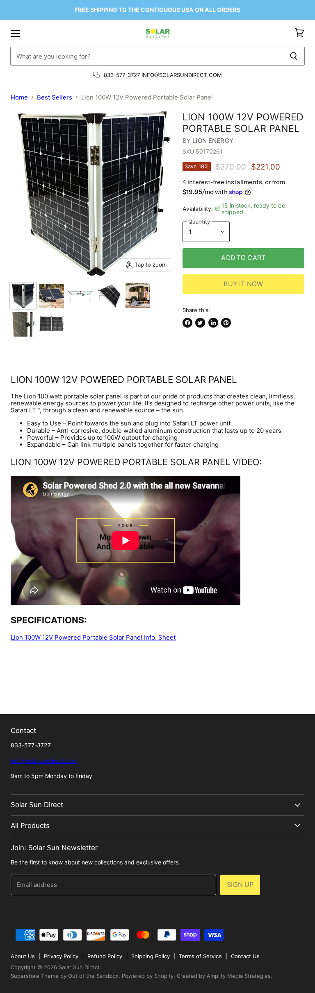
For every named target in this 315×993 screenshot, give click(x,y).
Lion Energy (212, 141)
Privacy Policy (61, 956)
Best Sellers (54, 97)
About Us (23, 956)
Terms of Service (200, 956)
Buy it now (243, 284)
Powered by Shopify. (148, 976)
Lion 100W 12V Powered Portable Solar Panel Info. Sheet (93, 637)
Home (19, 97)
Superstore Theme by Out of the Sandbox (65, 976)
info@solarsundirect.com (44, 760)
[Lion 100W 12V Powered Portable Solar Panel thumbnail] (23, 296)
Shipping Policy (150, 956)
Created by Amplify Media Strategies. (224, 976)
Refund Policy (104, 956)
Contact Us (245, 956)
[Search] (294, 56)
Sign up (240, 885)
